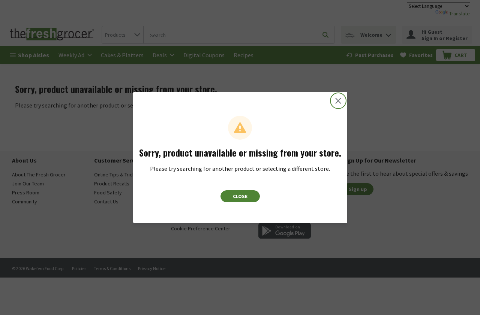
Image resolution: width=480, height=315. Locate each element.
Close (240, 196)
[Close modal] (338, 101)
